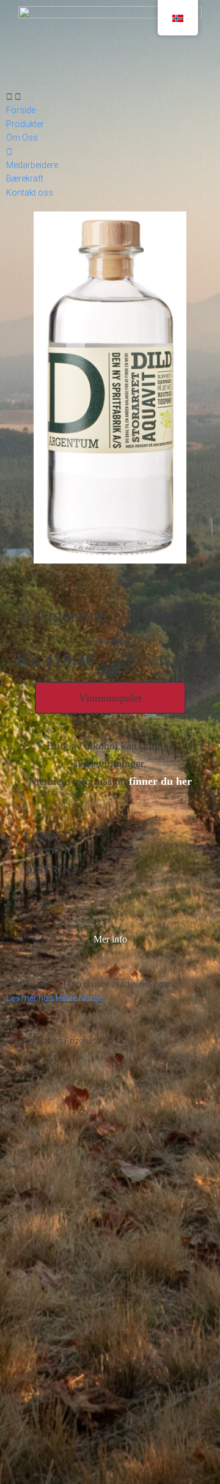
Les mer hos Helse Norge (54, 998)
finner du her (160, 781)
